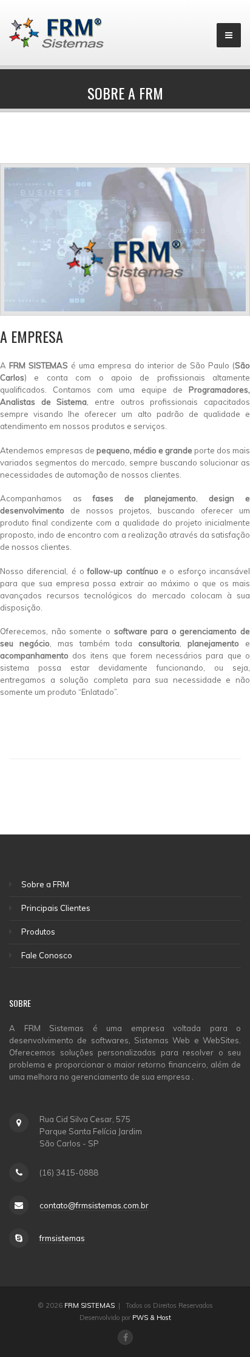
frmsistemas (62, 1238)
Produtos (38, 931)
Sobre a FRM (45, 884)
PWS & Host (151, 1317)
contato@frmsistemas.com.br (94, 1205)
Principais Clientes (55, 908)
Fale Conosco (46, 955)
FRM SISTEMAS (89, 1305)
